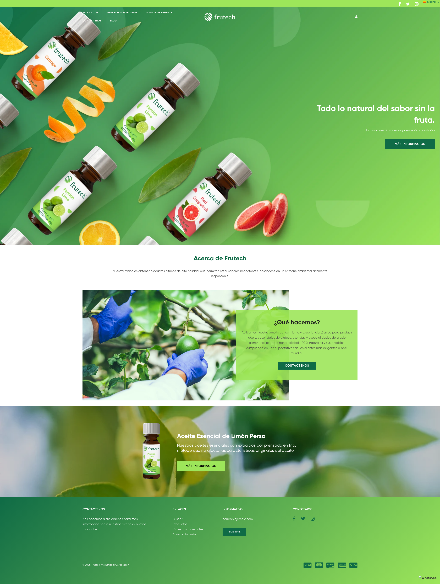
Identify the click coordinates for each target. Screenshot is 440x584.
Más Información (410, 143)
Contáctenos (91, 21)
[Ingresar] (356, 17)
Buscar (178, 519)
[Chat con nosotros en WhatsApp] (428, 578)
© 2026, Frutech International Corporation (105, 565)
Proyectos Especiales (122, 13)
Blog (113, 21)
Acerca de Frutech (159, 13)
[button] (220, 17)
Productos (90, 13)
